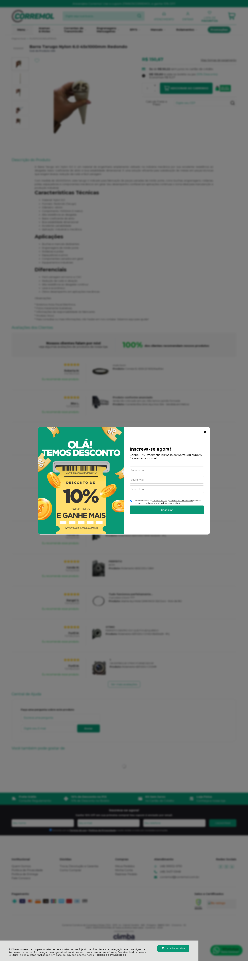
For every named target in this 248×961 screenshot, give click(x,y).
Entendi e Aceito (173, 948)
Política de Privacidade (110, 954)
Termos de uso (160, 500)
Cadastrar (167, 509)
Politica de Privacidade (181, 500)
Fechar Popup (205, 432)
